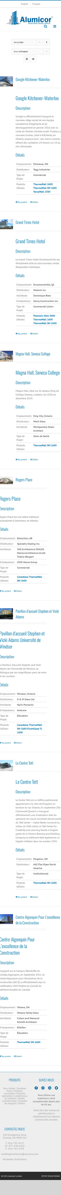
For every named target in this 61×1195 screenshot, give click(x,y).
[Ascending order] (47, 42)
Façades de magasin (15, 1102)
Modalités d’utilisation (15, 1159)
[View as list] (33, 59)
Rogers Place (24, 479)
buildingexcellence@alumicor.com (20, 1153)
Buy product (22, 202)
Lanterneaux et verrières (16, 1097)
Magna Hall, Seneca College (33, 353)
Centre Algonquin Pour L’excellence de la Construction (38, 919)
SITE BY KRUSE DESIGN (50, 1176)
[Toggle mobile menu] (55, 26)
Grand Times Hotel (27, 222)
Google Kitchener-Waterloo (33, 79)
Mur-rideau (9, 1088)
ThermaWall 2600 (43, 319)
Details (35, 202)
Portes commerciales (13, 1099)
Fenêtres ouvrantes (13, 1092)
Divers (21, 1103)
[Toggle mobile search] (45, 26)
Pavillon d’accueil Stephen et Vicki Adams (37, 613)
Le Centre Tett (24, 763)
